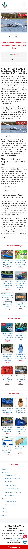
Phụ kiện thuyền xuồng (12, 488)
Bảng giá (4, 512)
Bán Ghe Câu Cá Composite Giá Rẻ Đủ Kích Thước (20, 429)
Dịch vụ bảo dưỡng (10, 501)
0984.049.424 (14, 540)
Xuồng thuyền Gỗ (10, 475)
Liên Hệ (4, 515)
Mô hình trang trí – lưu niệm (13, 492)
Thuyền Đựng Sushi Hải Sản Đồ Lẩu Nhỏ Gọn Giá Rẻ (21, 304)
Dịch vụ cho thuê (10, 505)
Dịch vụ (4, 499)
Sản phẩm (5, 472)
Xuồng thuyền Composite (12, 478)
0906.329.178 (21, 538)
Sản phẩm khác (9, 495)
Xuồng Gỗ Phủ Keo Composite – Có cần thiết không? (20, 410)
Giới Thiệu (5, 469)
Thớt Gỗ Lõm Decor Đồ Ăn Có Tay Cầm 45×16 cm (21, 449)
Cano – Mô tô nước (10, 485)
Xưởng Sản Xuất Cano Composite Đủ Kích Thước (7, 429)
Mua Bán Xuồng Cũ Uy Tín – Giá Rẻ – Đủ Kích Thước (7, 410)
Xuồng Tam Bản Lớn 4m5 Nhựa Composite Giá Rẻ (20, 356)
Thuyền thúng (9, 482)
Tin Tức (4, 508)
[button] (20, 4)
